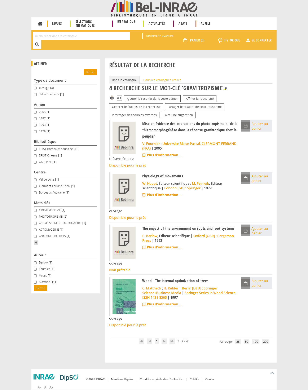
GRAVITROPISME (50, 210)
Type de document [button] (50, 80)
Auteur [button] (40, 255)
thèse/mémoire (49, 94)
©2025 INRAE (95, 379)
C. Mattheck (151, 288)
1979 (43, 131)
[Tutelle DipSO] (70, 377)
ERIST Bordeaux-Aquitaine (56, 149)
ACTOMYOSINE (49, 229)
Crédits (194, 379)
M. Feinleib (200, 183)
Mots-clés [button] (42, 202)
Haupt (43, 275)
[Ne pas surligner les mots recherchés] (225, 88)
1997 (43, 118)
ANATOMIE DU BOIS (53, 236)
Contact (210, 379)
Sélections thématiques (85, 23)
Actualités (157, 23)
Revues (57, 23)
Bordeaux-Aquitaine (52, 192)
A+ (51, 387)
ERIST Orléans (48, 155)
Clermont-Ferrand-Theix (55, 186)
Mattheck (45, 282)
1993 (43, 125)
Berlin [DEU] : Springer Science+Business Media (179, 290)
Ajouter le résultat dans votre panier (152, 99)
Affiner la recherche (200, 99)
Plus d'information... (164, 155)
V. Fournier (151, 143)
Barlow (44, 262)
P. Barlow (149, 236)
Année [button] (39, 104)
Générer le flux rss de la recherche (136, 107)
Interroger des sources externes (134, 115)
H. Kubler (171, 288)
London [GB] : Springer (182, 188)
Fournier (45, 269)
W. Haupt (149, 183)
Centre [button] (40, 172)
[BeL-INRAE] (154, 8)
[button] (36, 242)
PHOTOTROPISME (51, 216)
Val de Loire (47, 179)
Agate (183, 23)
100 (255, 342)
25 (238, 342)
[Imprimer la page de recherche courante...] (112, 97)
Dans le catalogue (124, 80)
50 (246, 342)
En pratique (126, 21)
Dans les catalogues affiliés (162, 80)
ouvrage (44, 88)
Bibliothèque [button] (45, 141)
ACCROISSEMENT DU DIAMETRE (60, 223)
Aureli (205, 23)
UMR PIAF (46, 162)
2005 (43, 112)
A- (39, 387)
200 (265, 342)
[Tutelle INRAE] (45, 377)
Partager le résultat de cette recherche (194, 107)
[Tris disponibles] (119, 98)
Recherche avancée (159, 36)
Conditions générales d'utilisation (161, 379)
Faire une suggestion (178, 115)
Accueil (40, 24)
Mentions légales (122, 379)
